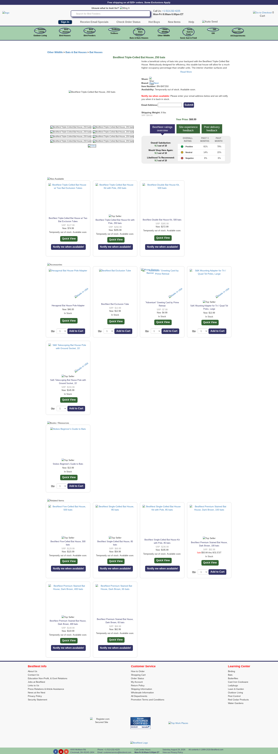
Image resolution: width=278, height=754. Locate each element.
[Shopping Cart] (262, 12)
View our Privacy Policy (172, 752)
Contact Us (33, 675)
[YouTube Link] (61, 751)
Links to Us (33, 685)
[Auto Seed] (210, 22)
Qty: (53, 331)
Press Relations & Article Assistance (46, 689)
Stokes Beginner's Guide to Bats (68, 464)
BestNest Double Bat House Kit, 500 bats (162, 220)
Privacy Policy (35, 696)
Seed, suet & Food (188, 38)
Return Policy (137, 685)
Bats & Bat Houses (76, 52)
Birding (231, 671)
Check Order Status (128, 22)
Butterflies (233, 678)
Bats (230, 675)
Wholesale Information (142, 692)
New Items (174, 22)
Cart (262, 15)
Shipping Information (141, 689)
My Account (137, 682)
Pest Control (234, 696)
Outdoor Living (40, 35)
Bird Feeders (90, 35)
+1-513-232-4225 (171, 11)
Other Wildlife (55, 52)
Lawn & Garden (236, 689)
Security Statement (37, 699)
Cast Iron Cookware (238, 682)
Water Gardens (235, 703)
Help (191, 22)
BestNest (154, 83)
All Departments (237, 36)
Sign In (65, 22)
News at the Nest (36, 692)
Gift (213, 33)
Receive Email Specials (94, 22)
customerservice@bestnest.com (117, 752)
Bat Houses (95, 52)
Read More (186, 71)
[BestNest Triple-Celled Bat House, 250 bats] (70, 127)
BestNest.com (217, 750)
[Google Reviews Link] (66, 751)
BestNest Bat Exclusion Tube (115, 304)
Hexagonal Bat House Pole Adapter (68, 305)
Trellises (114, 33)
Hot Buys (154, 22)
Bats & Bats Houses (139, 38)
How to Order (138, 671)
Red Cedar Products (238, 699)
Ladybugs (233, 685)
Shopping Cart (138, 675)
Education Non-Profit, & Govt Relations (47, 678)
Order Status (137, 678)
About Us (32, 671)
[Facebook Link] (55, 751)
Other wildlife (164, 35)
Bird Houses (65, 35)
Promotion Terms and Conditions (147, 699)
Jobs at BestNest (36, 682)
